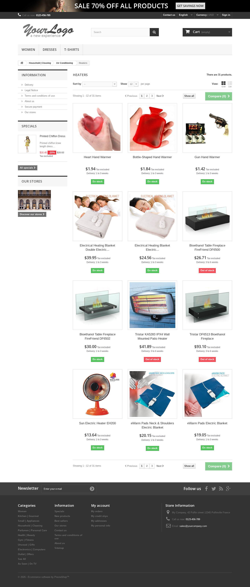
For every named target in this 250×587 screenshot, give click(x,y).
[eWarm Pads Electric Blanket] (207, 394)
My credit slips (99, 516)
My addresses (99, 521)
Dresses (50, 49)
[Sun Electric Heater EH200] (97, 394)
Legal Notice (31, 90)
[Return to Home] (21, 63)
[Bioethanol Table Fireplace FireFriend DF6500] (207, 216)
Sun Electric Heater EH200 (97, 423)
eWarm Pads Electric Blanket (207, 423)
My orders (96, 511)
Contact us (169, 15)
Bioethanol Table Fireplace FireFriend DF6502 (97, 336)
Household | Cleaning (30, 525)
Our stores (30, 112)
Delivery (28, 84)
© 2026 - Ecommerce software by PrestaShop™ (43, 577)
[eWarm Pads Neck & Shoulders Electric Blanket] (152, 394)
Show (124, 83)
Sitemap (59, 548)
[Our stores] (42, 200)
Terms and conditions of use (39, 95)
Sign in (226, 15)
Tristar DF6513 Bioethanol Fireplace (207, 336)
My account (100, 505)
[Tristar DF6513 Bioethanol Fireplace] (207, 305)
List (230, 86)
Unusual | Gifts (26, 544)
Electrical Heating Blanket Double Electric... (97, 247)
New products (62, 516)
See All (22, 559)
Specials (29, 126)
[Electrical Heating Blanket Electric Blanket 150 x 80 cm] (152, 216)
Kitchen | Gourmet (28, 516)
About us (29, 101)
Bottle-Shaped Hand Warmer (152, 157)
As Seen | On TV (27, 563)
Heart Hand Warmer (97, 157)
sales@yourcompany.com (193, 526)
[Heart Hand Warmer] (97, 128)
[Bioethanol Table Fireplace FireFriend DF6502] (97, 305)
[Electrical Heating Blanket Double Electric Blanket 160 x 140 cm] (97, 216)
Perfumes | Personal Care (32, 530)
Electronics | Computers (31, 549)
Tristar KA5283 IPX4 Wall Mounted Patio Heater (152, 336)
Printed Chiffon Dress (52, 136)
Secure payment (33, 106)
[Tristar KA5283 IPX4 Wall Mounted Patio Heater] (152, 305)
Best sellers (61, 521)
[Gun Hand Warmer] (207, 128)
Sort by (77, 83)
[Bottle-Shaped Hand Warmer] (152, 128)
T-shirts (71, 49)
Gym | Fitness (26, 540)
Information (34, 75)
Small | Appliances (28, 521)
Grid (223, 86)
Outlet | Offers (26, 554)
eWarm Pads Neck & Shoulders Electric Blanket (152, 425)
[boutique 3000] (52, 31)
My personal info (100, 525)
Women (28, 49)
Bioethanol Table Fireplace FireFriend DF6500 (207, 247)
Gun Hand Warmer (207, 157)
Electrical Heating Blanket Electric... (152, 247)
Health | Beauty (26, 535)
